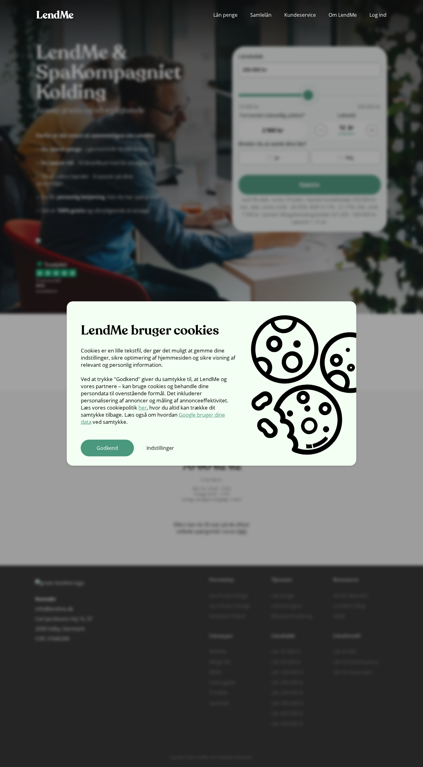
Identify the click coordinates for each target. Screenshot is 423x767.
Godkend (107, 448)
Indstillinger (160, 448)
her (142, 407)
